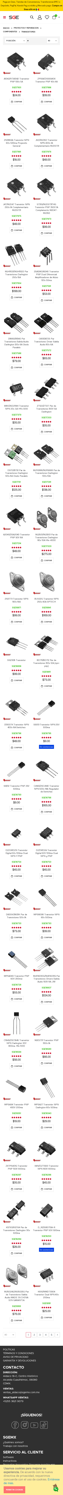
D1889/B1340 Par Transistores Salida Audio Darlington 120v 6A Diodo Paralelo (16, 342)
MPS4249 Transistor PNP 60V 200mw (16, 977)
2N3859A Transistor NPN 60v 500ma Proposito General (16, 143)
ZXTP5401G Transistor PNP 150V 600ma (16, 1167)
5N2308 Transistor (16, 660)
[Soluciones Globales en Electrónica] (14, 17)
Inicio (6, 28)
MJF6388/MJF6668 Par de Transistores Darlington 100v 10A (46, 473)
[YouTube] (34, 1425)
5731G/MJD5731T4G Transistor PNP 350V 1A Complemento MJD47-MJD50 (46, 208)
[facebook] (15, 1425)
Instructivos (10, 1461)
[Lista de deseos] (46, 17)
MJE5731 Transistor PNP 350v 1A (47, 1041)
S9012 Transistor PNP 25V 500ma (17, 787)
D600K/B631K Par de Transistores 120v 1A (16, 916)
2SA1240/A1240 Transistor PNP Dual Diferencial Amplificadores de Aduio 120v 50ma (46, 275)
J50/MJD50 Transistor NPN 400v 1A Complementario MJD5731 (46, 143)
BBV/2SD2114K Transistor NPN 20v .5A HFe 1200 (16, 407)
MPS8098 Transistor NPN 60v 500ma (46, 916)
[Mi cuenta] (40, 17)
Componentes (10, 32)
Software (8, 1457)
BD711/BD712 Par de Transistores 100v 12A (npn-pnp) (46, 663)
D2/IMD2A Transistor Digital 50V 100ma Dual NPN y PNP (46, 853)
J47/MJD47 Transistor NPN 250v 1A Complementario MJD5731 (16, 207)
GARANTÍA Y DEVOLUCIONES (19, 1361)
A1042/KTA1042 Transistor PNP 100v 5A (16, 80)
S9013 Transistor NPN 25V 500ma (46, 726)
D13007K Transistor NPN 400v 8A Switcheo (16, 726)
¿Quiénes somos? (13, 1442)
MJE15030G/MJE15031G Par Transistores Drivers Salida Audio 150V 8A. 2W (46, 979)
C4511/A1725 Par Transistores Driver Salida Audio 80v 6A (46, 341)
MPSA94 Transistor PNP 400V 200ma (16, 1106)
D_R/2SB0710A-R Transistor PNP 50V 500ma (46, 1228)
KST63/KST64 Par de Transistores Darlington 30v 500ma (16, 1230)
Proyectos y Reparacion (26, 28)
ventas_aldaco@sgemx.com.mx (21, 1392)
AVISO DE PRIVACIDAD (15, 1357)
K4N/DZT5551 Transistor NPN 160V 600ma (47, 1167)
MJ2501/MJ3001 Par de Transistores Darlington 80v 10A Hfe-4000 (46, 537)
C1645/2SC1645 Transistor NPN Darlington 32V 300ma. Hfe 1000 (16, 1043)
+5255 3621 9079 (13, 1401)
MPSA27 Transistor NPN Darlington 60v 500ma (46, 1106)
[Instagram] (24, 1425)
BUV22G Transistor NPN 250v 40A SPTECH (46, 600)
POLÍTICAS (9, 1350)
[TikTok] (44, 1425)
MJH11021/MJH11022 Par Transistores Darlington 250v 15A (16, 274)
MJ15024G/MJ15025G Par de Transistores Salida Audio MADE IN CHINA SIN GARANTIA (16, 1295)
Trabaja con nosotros (15, 1446)
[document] (32, 1479)
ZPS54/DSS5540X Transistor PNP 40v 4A (46, 80)
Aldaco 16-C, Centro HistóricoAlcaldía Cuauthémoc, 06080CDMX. (20, 1380)
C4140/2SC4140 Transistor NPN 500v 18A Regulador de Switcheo (46, 789)
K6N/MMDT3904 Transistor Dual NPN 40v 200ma (46, 1294)
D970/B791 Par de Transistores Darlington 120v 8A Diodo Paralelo (16, 473)
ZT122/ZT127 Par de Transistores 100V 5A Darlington (46, 408)
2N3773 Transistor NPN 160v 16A (16, 600)
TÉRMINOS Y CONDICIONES (18, 1353)
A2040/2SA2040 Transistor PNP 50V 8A (16, 536)
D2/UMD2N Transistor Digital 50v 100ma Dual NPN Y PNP (17, 853)
